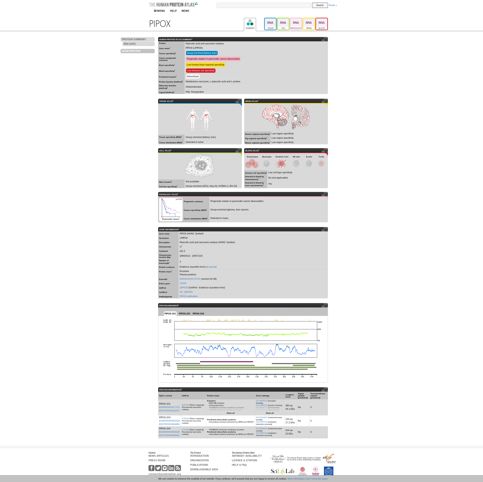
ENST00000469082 (169, 435)
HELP (173, 11)
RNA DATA (130, 43)
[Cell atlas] (283, 19)
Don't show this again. (317, 478)
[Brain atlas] (309, 19)
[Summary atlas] (254, 19)
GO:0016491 (262, 417)
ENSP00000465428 (169, 421)
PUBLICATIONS (199, 465)
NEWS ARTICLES (158, 455)
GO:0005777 (262, 408)
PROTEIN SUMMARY (134, 39)
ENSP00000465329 (169, 432)
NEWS (185, 11)
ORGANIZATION (199, 460)
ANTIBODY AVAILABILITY (247, 455)
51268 (183, 283)
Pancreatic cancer (170, 209)
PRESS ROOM (156, 460)
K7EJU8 (185, 430)
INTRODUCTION (199, 455)
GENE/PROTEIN (131, 51)
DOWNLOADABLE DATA (204, 469)
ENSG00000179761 (190, 279)
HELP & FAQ (239, 465)
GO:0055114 (261, 422)
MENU (161, 11)
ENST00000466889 (169, 424)
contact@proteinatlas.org (164, 474)
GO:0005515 (262, 405)
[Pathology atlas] (296, 19)
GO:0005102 (262, 401)
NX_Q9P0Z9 (186, 292)
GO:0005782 (262, 410)
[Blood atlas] (321, 19)
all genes (211, 267)
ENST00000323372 (169, 410)
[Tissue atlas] (270, 19)
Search (320, 5)
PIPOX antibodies (189, 296)
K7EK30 (185, 418)
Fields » (333, 5)
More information (296, 478)
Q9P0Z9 (184, 287)
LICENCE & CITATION (244, 460)
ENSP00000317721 (169, 407)
